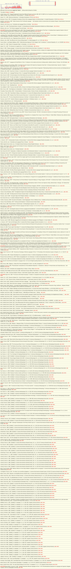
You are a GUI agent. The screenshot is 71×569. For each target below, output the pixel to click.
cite (30, 15)
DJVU (1, 30)
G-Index (12, 12)
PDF (4, 30)
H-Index (7, 12)
